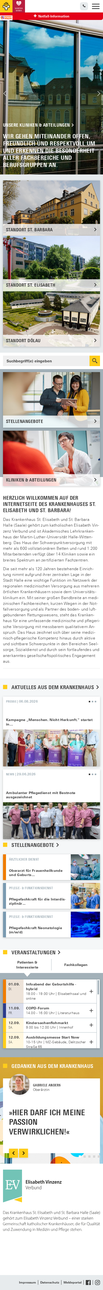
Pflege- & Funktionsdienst (31, 888)
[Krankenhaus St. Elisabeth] (6, 6)
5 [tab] (99, 1156)
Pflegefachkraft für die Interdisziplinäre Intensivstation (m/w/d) (85, 896)
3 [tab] (95, 701)
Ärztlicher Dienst (24, 859)
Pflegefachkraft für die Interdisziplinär (37, 901)
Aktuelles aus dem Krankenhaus (53, 687)
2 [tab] (92, 701)
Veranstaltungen (34, 952)
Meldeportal (73, 1282)
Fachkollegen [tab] (76, 965)
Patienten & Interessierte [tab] (27, 964)
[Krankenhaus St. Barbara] (18, 6)
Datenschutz (49, 1282)
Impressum (27, 1282)
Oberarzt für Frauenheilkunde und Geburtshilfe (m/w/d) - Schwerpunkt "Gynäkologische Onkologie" (85, 867)
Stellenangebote (34, 845)
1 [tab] (89, 701)
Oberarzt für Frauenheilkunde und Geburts (35, 872)
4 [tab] (94, 1156)
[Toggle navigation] (95, 6)
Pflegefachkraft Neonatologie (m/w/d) (35, 930)
